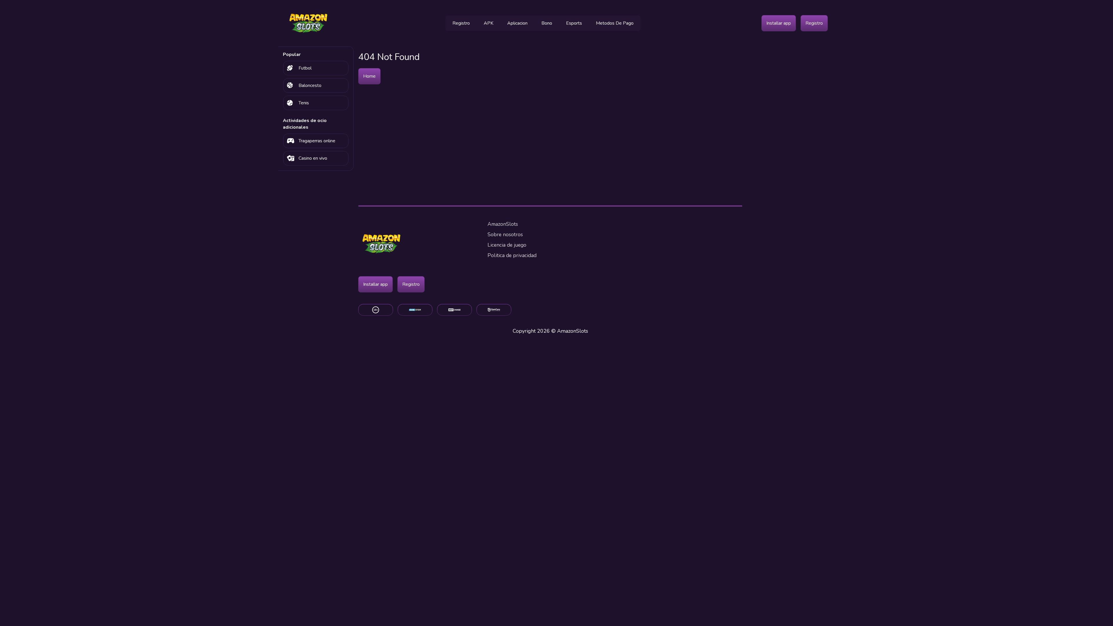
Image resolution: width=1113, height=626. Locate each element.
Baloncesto (310, 85)
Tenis (304, 103)
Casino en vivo (313, 158)
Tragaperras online (317, 141)
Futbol (305, 68)
